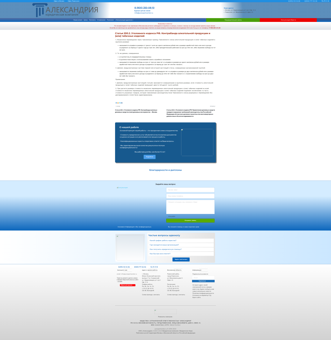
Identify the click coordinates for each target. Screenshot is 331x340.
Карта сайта (196, 297)
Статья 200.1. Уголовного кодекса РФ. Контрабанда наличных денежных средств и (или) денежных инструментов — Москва (136, 111)
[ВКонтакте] (122, 102)
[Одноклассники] (118, 102)
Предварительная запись (233, 20)
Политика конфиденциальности (203, 293)
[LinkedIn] (116, 102)
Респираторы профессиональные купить (166, 337)
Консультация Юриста (288, 20)
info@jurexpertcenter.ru (143, 13)
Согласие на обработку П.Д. (202, 295)
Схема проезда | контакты (151, 295)
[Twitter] (120, 102)
